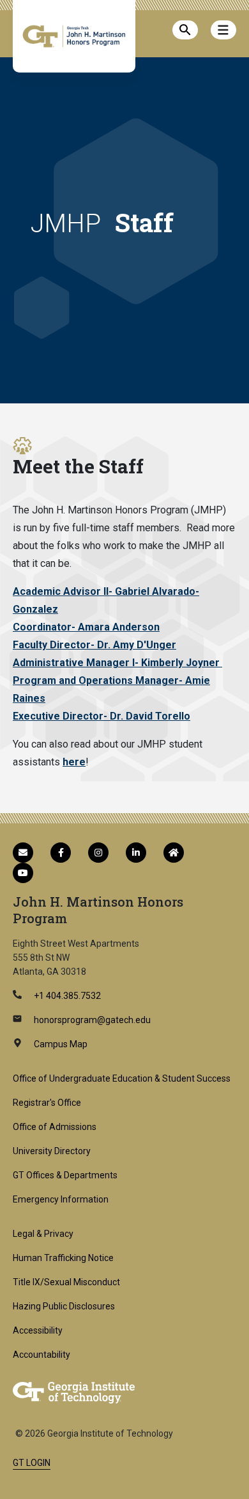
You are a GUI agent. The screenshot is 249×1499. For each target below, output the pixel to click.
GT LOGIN (31, 1463)
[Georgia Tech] (74, 1392)
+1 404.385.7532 (66, 996)
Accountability (41, 1354)
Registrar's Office (47, 1103)
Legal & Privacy (43, 1234)
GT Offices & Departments (65, 1175)
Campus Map (59, 1044)
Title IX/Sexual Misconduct (66, 1282)
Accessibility (38, 1330)
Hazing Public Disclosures (64, 1306)
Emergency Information (61, 1199)
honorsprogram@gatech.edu (91, 1020)
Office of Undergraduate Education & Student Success (121, 1078)
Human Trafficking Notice (63, 1258)
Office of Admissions (54, 1127)
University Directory (52, 1151)
